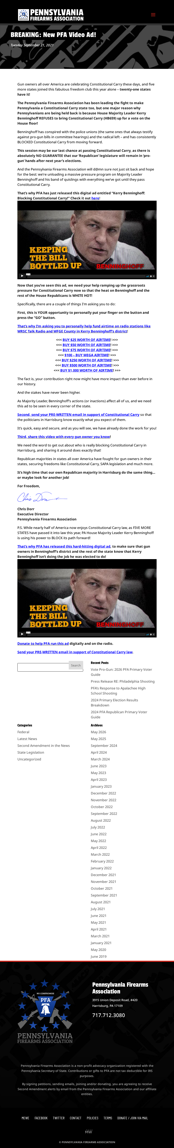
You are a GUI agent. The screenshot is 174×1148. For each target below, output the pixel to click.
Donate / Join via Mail (132, 1117)
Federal (23, 732)
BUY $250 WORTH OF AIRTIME (86, 360)
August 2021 (101, 902)
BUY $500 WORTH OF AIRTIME (86, 365)
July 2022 (98, 827)
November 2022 (103, 800)
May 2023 (98, 772)
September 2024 (104, 745)
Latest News (27, 738)
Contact (75, 1117)
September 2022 (104, 813)
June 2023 (99, 766)
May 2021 (98, 922)
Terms (108, 1117)
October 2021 (102, 888)
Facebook (41, 1117)
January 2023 (101, 786)
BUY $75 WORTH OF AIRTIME (86, 350)
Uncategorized (29, 759)
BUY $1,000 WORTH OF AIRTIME (86, 370)
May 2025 (98, 738)
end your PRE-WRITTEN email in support (52, 652)
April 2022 (99, 847)
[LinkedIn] (88, 1131)
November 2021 (103, 881)
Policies (92, 1117)
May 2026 (98, 732)
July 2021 (98, 908)
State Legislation (30, 752)
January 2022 (101, 868)
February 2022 (102, 861)
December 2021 (103, 874)
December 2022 (103, 793)
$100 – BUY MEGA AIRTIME (86, 355)
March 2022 (100, 854)
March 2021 (100, 936)
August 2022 (101, 820)
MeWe (25, 1117)
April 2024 (99, 752)
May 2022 (98, 840)
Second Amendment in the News (43, 745)
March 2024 (100, 759)
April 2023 (99, 779)
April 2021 (99, 929)
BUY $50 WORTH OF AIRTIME (86, 344)
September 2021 (104, 895)
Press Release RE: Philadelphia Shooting (123, 681)
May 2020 (98, 949)
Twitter (59, 1117)
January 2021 (101, 943)
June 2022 (99, 834)
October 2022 (102, 806)
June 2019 (99, 956)
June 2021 (99, 915)
